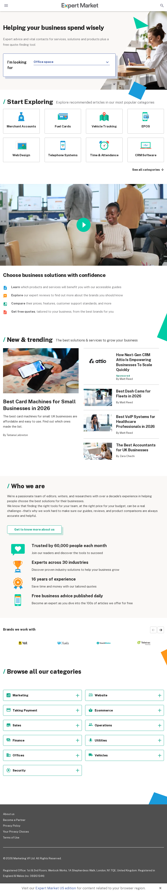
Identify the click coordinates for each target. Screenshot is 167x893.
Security (19, 770)
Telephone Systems (63, 155)
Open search (161, 5)
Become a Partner (14, 820)
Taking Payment (25, 710)
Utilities (101, 740)
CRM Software (145, 155)
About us (8, 814)
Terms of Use (11, 837)
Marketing (21, 695)
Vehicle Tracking (104, 126)
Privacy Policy (11, 825)
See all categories (146, 169)
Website (101, 695)
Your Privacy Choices (16, 831)
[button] (160, 630)
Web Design (21, 155)
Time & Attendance (104, 155)
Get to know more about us (34, 529)
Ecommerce (104, 710)
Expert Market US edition (55, 888)
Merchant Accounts (21, 126)
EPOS (146, 126)
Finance (18, 740)
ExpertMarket (80, 6)
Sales (17, 725)
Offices (18, 755)
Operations (103, 725)
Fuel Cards (63, 126)
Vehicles (101, 755)
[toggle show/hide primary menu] (6, 5)
